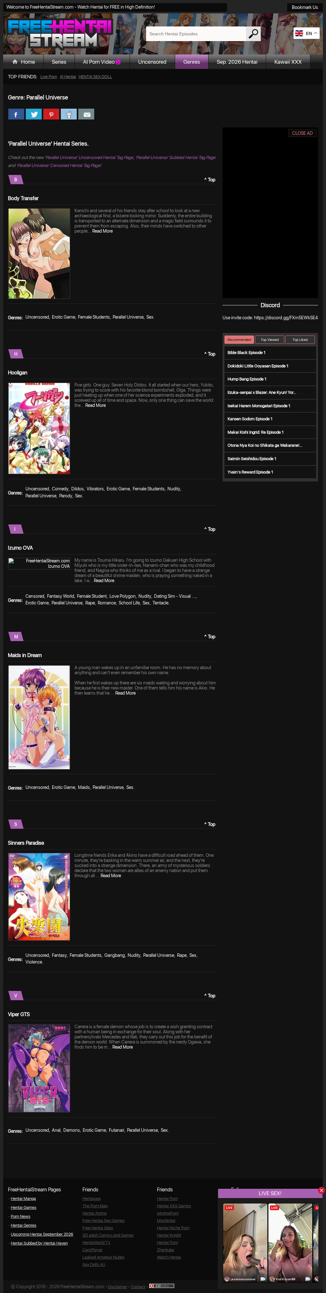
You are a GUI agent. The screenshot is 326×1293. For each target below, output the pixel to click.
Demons (71, 1130)
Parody (65, 495)
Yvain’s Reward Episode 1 (250, 472)
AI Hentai (68, 76)
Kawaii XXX (288, 62)
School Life (129, 602)
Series (59, 62)
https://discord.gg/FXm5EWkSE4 (286, 317)
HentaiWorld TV (96, 1242)
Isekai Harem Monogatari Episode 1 (259, 405)
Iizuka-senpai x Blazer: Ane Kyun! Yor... (262, 392)
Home (28, 62)
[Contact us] (86, 114)
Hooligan (17, 373)
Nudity (173, 488)
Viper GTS (19, 1014)
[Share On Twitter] (34, 114)
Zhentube (165, 1249)
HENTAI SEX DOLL (95, 76)
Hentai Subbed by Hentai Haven (39, 1243)
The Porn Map (95, 1205)
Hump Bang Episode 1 (247, 379)
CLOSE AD (302, 133)
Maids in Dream (25, 655)
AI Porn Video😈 (102, 62)
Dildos (77, 488)
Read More (102, 231)
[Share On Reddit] (69, 114)
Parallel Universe (128, 317)
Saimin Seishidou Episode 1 (252, 458)
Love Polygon (123, 596)
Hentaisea (91, 1198)
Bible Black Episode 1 (247, 352)
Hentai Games (23, 1207)
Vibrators (95, 488)
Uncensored (152, 62)
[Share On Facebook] (16, 114)
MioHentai (166, 1220)
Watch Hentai (169, 1257)
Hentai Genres (23, 1225)
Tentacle (160, 602)
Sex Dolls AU (93, 1264)
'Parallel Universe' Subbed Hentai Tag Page (175, 157)
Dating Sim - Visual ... (174, 596)
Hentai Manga (23, 1198)
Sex (149, 317)
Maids (84, 787)
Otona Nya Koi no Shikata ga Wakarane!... (265, 445)
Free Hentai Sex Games (103, 1220)
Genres (191, 62)
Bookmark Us (305, 7)
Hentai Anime (94, 1213)
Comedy (60, 488)
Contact (138, 1286)
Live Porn (48, 76)
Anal (56, 1130)
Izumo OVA (20, 548)
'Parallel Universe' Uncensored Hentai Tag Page (89, 157)
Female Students (94, 317)
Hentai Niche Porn (173, 1227)
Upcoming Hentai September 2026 (42, 1234)
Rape (90, 602)
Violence (33, 961)
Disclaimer (117, 1286)
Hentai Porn (167, 1198)
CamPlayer (92, 1249)
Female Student (92, 596)
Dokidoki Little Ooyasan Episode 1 (258, 366)
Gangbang (114, 955)
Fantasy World (60, 596)
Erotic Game (63, 317)
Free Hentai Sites (97, 1227)
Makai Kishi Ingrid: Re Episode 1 (256, 432)
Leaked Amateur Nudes (103, 1257)
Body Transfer (23, 198)
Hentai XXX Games (174, 1205)
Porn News (20, 1216)
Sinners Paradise (26, 843)
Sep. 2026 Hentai (237, 62)
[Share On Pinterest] (51, 114)
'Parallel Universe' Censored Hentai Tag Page (58, 165)
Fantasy (59, 955)
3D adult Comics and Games (108, 1235)
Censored (34, 596)
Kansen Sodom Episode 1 (250, 418)
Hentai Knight (169, 1235)
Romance (107, 602)
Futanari (116, 1130)
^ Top (210, 179)
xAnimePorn (168, 1213)
